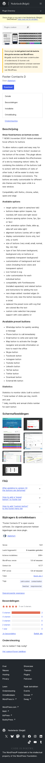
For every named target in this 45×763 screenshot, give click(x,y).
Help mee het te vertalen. (28, 19)
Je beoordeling (9, 633)
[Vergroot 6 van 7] (39, 436)
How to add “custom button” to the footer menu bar (15, 507)
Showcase (28, 666)
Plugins (27, 674)
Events (27, 691)
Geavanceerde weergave (13, 593)
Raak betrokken (31, 686)
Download (8, 87)
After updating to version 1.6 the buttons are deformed (14, 489)
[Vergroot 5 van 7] (39, 421)
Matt (5, 711)
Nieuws (5, 670)
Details (8, 96)
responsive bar (36, 586)
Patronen (28, 679)
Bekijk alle (38, 633)
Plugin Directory (8, 11)
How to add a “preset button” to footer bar (12, 498)
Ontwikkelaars (8, 695)
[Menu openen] (41, 3)
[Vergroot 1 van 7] (18, 421)
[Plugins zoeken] (27, 27)
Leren (4, 686)
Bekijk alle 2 (38, 576)
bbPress (7, 715)
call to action (25, 581)
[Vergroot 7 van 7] (39, 454)
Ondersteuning (11, 121)
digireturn (11, 80)
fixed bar (26, 586)
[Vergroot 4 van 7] (18, 467)
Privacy (5, 679)
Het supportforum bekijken (14, 651)
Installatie (9, 108)
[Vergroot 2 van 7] (18, 433)
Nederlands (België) (16, 730)
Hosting (5, 674)
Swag (27, 699)
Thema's (27, 670)
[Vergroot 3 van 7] (18, 454)
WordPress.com (10, 707)
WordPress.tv (9, 699)
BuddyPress (8, 719)
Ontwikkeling (10, 114)
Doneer (28, 695)
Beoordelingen (11, 102)
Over (4, 666)
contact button (36, 581)
